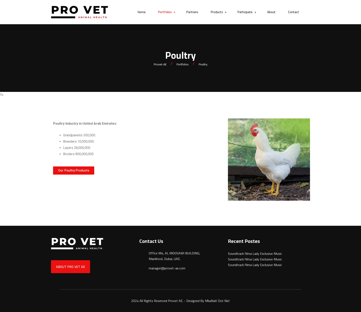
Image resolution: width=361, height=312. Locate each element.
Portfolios (165, 12)
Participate (245, 12)
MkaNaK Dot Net (217, 301)
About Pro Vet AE (70, 267)
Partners (192, 12)
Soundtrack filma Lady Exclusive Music (255, 253)
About (271, 12)
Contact (293, 12)
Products (217, 12)
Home (142, 12)
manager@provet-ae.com (167, 268)
